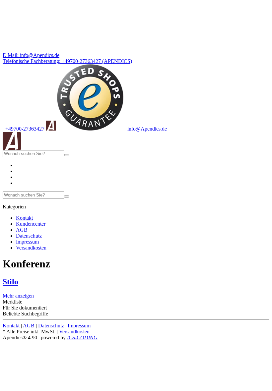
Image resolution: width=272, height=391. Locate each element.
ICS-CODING (82, 337)
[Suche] (66, 155)
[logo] (12, 148)
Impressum (27, 242)
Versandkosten (31, 248)
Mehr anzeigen (18, 296)
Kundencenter (30, 224)
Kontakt (24, 218)
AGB (22, 230)
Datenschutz (29, 236)
